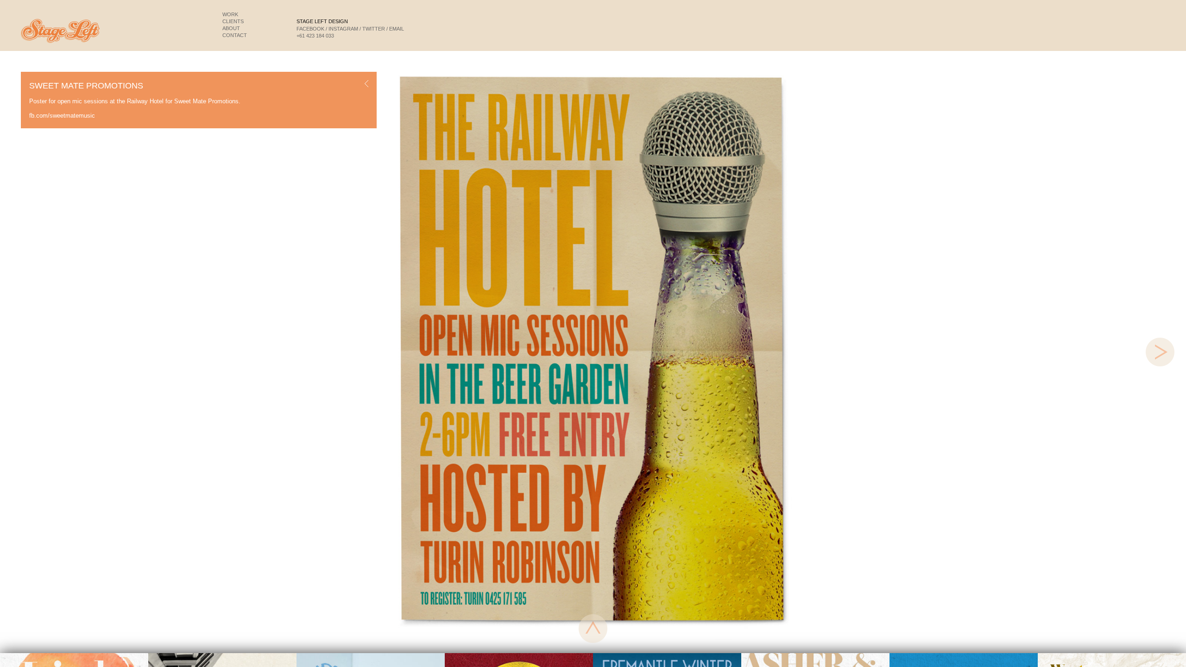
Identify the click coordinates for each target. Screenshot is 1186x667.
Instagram (343, 28)
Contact (234, 35)
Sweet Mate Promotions (206, 101)
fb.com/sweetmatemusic (62, 115)
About (231, 28)
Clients (233, 21)
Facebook (310, 28)
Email (396, 28)
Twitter (373, 28)
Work (230, 14)
